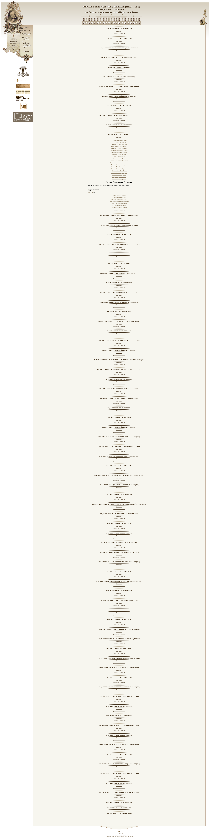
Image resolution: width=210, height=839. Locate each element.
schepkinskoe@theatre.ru (128, 836)
